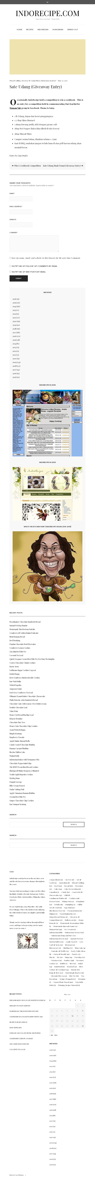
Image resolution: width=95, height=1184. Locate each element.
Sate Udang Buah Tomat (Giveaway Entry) (62, 165)
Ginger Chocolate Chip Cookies (22, 800)
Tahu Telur (14, 711)
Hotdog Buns (15, 778)
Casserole (76, 892)
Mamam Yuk (15, 108)
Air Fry (68, 880)
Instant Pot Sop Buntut (18, 625)
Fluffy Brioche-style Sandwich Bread (24, 700)
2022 (14, 314)
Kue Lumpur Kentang (18, 804)
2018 (14, 329)
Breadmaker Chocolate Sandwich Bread (25, 622)
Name (12, 193)
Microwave (53, 948)
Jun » (56, 1035)
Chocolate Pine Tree (17, 722)
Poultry (67, 960)
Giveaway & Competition (30, 81)
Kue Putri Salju (15, 681)
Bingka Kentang (16, 733)
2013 (14, 347)
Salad (80, 963)
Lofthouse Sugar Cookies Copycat (23, 670)
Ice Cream (68, 929)
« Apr (51, 1035)
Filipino (52, 914)
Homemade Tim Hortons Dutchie (22, 629)
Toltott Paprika (15, 685)
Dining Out (72, 29)
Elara (11, 1175)
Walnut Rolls (14, 756)
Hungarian (57, 29)
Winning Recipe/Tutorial (68, 985)
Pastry (74, 954)
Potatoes (55, 960)
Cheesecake (54, 895)
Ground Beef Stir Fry (18, 797)
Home (19, 29)
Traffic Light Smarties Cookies (21, 774)
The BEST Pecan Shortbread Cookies (24, 767)
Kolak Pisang (14, 674)
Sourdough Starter (73, 973)
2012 (14, 351)
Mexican (68, 945)
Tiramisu (81, 979)
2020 (14, 321)
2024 (14, 306)
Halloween (69, 920)
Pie (58, 957)
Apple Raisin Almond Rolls (20, 741)
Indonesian (43, 29)
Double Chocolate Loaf (18, 707)
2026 (14, 299)
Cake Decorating (71, 889)
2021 (14, 317)
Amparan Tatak (16, 689)
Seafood (53, 81)
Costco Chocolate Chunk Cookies (22, 663)
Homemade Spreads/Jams (63, 926)
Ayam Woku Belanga (17, 730)
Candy (64, 892)
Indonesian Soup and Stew (62, 935)
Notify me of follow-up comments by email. (35, 266)
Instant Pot (75, 939)
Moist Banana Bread (17, 637)
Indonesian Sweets (57, 939)
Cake (56, 889)
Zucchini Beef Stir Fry (18, 651)
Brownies (79, 886)
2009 (15, 362)
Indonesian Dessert (73, 932)
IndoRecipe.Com (48, 13)
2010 (14, 358)
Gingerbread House (57, 917)
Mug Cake (79, 948)
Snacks (74, 970)
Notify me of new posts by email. (29, 271)
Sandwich (58, 967)
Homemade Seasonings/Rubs (72, 923)
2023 (14, 310)
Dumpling (69, 904)
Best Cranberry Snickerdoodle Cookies (25, 678)
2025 (14, 303)
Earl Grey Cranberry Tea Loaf (21, 692)
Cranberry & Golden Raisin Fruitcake (24, 633)
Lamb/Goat (70, 942)
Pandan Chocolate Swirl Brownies (23, 644)
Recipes (30, 29)
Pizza (67, 957)
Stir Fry (72, 976)
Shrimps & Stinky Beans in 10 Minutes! (24, 771)
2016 (14, 336)
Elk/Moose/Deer (56, 911)
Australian (63, 883)
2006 (15, 373)
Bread (66, 886)
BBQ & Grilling (15, 81)
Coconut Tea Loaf (16, 655)
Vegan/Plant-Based (61, 982)
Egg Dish (67, 908)
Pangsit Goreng (16, 782)
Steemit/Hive (56, 976)
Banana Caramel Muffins (19, 748)
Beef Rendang (15, 640)
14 (72, 1016)
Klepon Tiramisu (16, 719)
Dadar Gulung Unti (17, 789)
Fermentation (73, 911)
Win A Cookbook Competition (27, 165)
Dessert (52, 901)
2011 (14, 355)
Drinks (57, 904)
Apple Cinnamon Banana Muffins (22, 793)
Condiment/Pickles (57, 898)
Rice (71, 963)
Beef (56, 886)
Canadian (53, 892)
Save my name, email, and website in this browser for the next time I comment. (46, 258)
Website (13, 219)
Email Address (16, 206)
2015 (14, 340)
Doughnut (80, 901)
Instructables (54, 942)
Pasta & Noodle (60, 954)
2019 (14, 325)
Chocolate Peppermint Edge (21, 763)
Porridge (78, 957)
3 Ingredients (54, 880)
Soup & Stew (54, 973)
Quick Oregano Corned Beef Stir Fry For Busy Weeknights (32, 659)
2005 (14, 377)
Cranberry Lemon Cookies (20, 648)
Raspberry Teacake (17, 737)
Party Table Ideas (78, 951)
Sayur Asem (14, 666)
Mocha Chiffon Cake (17, 752)
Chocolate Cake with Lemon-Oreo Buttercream (28, 704)
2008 (15, 366)
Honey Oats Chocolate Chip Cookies (23, 726)
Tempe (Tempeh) (66, 979)
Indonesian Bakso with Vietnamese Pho (24, 759)
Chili (66, 895)
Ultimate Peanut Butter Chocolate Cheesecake (27, 696)
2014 (14, 343)
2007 (14, 370)
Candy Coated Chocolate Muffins (22, 745)
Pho (50, 957)
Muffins (66, 948)
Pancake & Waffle (58, 951)
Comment (13, 233)
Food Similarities (67, 914)
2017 (14, 332)
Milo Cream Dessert (17, 786)
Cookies (72, 898)
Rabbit (62, 963)
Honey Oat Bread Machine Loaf (22, 715)
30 (83, 1026)
